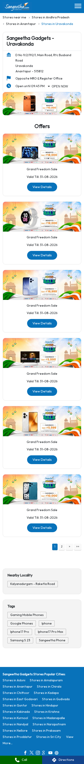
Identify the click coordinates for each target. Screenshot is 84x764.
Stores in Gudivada (56, 699)
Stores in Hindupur (45, 705)
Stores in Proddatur (17, 737)
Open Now (60, 86)
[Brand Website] (58, 753)
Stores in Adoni (14, 680)
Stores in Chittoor (16, 693)
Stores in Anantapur (17, 686)
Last (77, 547)
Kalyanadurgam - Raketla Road (32, 584)
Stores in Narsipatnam (49, 724)
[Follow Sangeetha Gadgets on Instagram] (39, 753)
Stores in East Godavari (20, 699)
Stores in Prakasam (46, 730)
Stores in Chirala (49, 686)
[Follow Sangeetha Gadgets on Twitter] (33, 753)
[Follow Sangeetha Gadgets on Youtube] (51, 753)
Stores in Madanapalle (48, 718)
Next (69, 547)
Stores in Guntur (15, 705)
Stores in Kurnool (15, 718)
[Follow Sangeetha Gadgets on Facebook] (26, 753)
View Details (42, 187)
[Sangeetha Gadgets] (17, 6)
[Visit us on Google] (45, 753)
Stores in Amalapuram (46, 680)
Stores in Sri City (48, 737)
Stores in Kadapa (46, 693)
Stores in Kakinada (16, 711)
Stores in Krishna (46, 711)
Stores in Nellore (15, 730)
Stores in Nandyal (15, 724)
